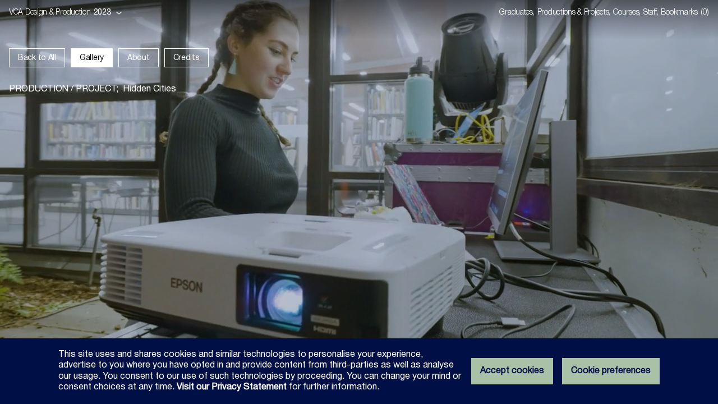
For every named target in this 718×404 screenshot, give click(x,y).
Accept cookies (512, 371)
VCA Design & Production (50, 12)
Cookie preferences (611, 371)
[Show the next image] (538, 202)
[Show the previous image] (179, 202)
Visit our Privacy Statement (232, 387)
